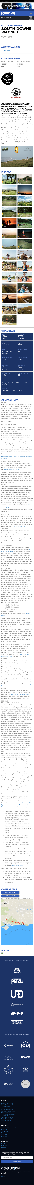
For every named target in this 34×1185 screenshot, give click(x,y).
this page (20, 790)
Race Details (6, 17)
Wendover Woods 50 (7, 1117)
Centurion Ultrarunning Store (9, 1128)
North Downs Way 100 (7, 1112)
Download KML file (10, 892)
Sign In (3, 1176)
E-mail (3, 1144)
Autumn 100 (4, 1115)
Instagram (4, 1147)
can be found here (19, 526)
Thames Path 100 (6, 1106)
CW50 (29, 10)
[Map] (17, 922)
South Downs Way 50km (8, 1111)
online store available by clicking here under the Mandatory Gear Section (16, 805)
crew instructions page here (19, 694)
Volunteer (4, 1134)
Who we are (4, 1131)
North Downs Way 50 (7, 1108)
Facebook (4, 1145)
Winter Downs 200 (6, 1120)
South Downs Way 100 (7, 1109)
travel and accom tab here (12, 469)
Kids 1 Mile (6, 51)
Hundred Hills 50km (7, 1103)
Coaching (4, 1129)
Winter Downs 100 (6, 1119)
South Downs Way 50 (7, 1105)
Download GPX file (10, 896)
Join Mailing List (17, 1161)
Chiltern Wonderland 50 (8, 1114)
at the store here (17, 865)
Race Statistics (5, 1136)
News (3, 1133)
